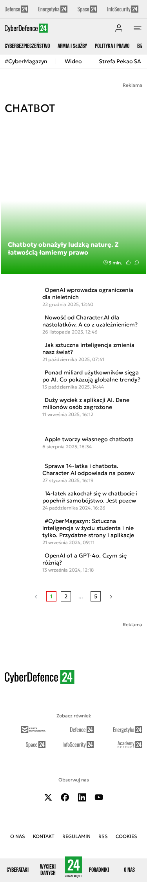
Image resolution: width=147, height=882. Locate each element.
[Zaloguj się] (118, 28)
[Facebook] (65, 797)
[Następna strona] (111, 596)
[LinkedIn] (82, 797)
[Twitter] (48, 797)
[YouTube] (99, 797)
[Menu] (137, 28)
